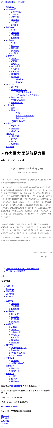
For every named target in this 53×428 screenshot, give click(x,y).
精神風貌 (15, 342)
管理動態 (10, 294)
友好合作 (10, 366)
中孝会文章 (16, 332)
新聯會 (14, 379)
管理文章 (10, 296)
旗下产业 (10, 345)
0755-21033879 (15, 386)
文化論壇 (10, 358)
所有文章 (10, 286)
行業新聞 (15, 306)
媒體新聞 (15, 309)
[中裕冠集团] (13, 2)
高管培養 (10, 291)
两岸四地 (15, 381)
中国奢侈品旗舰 (18, 353)
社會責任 (15, 337)
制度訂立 (10, 289)
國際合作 (15, 368)
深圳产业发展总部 (19, 348)
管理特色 (10, 311)
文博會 (14, 376)
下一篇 (15, 271)
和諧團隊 (15, 340)
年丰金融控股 (17, 355)
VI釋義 (14, 327)
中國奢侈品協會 (18, 363)
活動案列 (10, 374)
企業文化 (10, 324)
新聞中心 (10, 301)
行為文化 (15, 335)
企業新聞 (15, 304)
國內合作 (15, 361)
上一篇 (22, 269)
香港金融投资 (17, 350)
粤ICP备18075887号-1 (10, 406)
